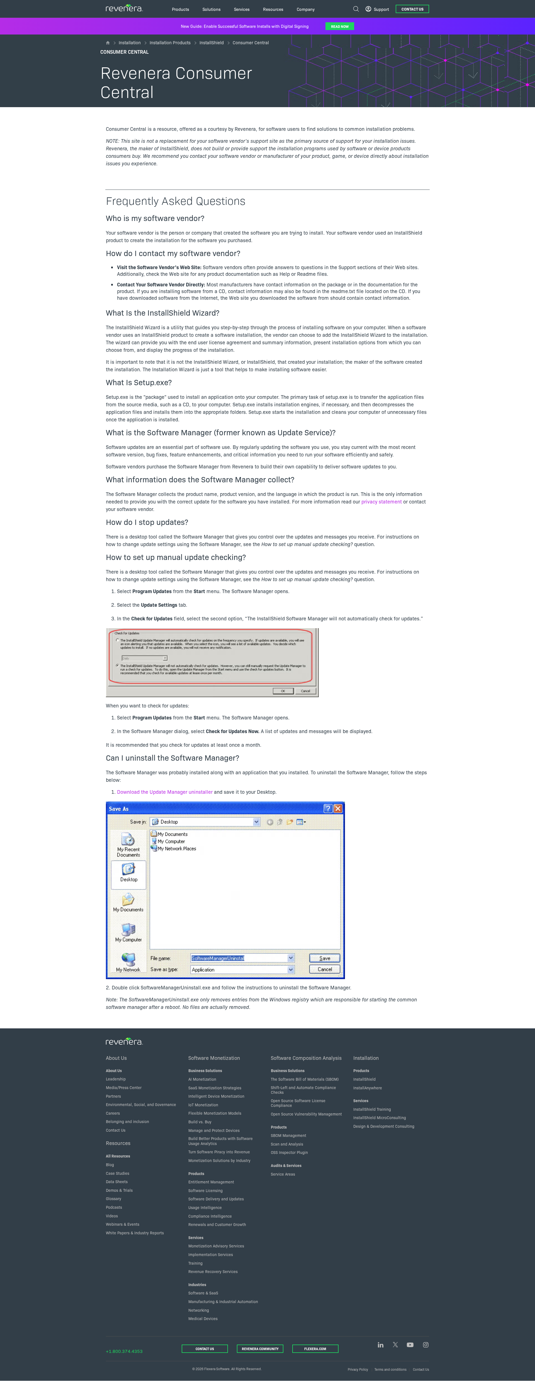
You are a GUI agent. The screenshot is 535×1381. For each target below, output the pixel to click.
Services (195, 1237)
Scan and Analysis (287, 1144)
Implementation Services (210, 1254)
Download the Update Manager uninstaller (165, 791)
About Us (116, 1057)
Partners (113, 1096)
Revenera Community (260, 1348)
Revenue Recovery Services (213, 1271)
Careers (113, 1113)
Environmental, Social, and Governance (141, 1104)
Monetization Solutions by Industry (219, 1160)
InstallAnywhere (367, 1087)
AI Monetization (202, 1079)
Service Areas (283, 1174)
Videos (112, 1215)
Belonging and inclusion (127, 1121)
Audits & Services (286, 1165)
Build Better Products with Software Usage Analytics (220, 1141)
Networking (198, 1310)
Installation (130, 42)
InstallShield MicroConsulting (379, 1117)
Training (195, 1263)
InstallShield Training (372, 1109)
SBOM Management (288, 1135)
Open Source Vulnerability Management (306, 1114)
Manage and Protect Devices (214, 1130)
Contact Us (413, 9)
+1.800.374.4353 (124, 1351)
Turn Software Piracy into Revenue (219, 1151)
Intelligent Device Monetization (216, 1096)
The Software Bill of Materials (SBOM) (305, 1079)
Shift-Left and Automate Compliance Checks (303, 1090)
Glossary (113, 1198)
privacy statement (381, 501)
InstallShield (212, 42)
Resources (118, 1142)
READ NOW (340, 26)
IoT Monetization (203, 1104)
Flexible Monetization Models (214, 1113)
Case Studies (117, 1173)
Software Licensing (205, 1190)
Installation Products (170, 42)
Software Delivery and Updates (216, 1198)
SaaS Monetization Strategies (214, 1087)
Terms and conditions (390, 1369)
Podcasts (114, 1207)
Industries (197, 1284)
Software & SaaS (203, 1293)
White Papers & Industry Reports (135, 1232)
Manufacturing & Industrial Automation (223, 1301)
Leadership (116, 1079)
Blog (110, 1164)
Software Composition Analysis (306, 1057)
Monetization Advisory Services (216, 1246)
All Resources (118, 1156)
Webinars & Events (122, 1224)
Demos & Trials (119, 1190)
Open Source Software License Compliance (298, 1103)
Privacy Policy (358, 1369)
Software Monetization (214, 1057)
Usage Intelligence (205, 1207)
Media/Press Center (124, 1087)
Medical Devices (203, 1318)
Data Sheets (117, 1181)
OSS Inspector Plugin (289, 1152)
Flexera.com (315, 1348)
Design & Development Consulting (383, 1126)
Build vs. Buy (199, 1121)
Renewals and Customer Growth (217, 1224)
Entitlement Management (211, 1182)
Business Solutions (205, 1070)
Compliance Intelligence (210, 1216)
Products (196, 1173)
